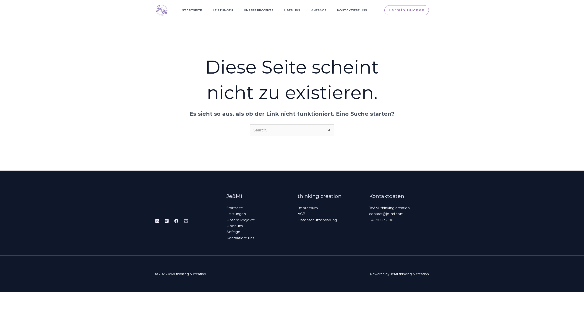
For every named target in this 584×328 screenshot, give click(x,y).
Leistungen (223, 10)
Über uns (292, 10)
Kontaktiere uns (352, 10)
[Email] (186, 221)
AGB (301, 214)
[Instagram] (167, 221)
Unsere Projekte (258, 10)
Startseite (192, 10)
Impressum (308, 208)
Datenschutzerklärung (317, 220)
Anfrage (318, 10)
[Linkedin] (157, 221)
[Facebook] (176, 221)
